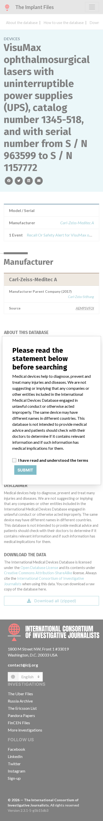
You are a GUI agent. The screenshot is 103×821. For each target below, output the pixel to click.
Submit (25, 470)
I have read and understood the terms (53, 460)
